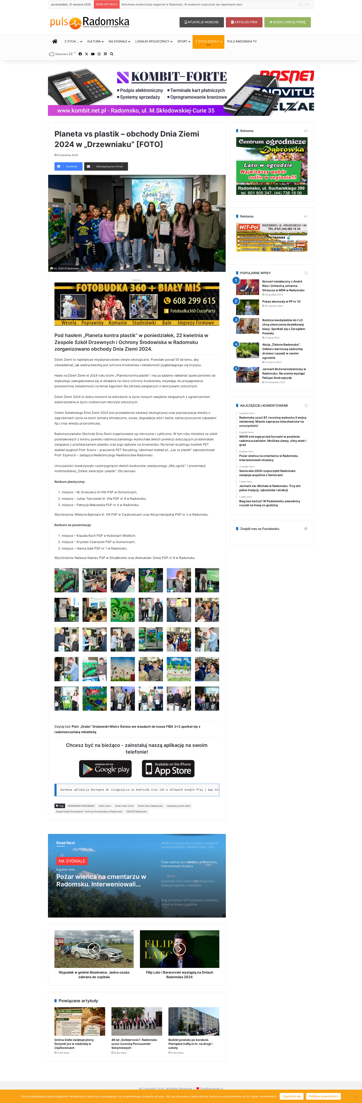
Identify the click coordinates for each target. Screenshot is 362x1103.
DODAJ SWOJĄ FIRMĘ (289, 22)
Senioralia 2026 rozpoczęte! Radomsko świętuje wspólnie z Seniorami (102, 880)
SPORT (182, 41)
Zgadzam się (292, 1096)
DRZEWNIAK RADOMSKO (81, 805)
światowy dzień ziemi (178, 805)
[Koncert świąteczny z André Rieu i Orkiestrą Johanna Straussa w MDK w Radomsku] (247, 287)
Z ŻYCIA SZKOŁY (207, 41)
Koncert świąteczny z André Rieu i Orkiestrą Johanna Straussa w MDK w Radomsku (283, 286)
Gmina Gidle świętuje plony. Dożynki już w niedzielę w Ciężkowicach (166, 4)
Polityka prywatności (323, 1096)
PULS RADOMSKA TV (242, 41)
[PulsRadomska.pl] (90, 22)
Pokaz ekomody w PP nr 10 (281, 301)
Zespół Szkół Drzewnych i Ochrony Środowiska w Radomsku (89, 811)
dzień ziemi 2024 (124, 805)
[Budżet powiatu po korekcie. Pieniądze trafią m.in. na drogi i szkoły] (193, 1021)
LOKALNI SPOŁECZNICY (152, 41)
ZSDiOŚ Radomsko (136, 811)
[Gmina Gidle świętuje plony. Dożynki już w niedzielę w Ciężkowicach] (79, 1021)
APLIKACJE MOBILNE (203, 22)
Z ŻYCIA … (72, 41)
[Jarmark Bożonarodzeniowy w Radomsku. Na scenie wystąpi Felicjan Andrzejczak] (247, 375)
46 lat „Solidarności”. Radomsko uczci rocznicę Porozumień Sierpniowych (134, 1043)
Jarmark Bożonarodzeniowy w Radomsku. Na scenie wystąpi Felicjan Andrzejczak (284, 373)
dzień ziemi (105, 805)
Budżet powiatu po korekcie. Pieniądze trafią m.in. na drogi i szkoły (190, 1043)
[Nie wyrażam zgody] (357, 1096)
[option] (137, 876)
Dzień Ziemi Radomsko (150, 805)
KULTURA (94, 41)
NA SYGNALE (118, 41)
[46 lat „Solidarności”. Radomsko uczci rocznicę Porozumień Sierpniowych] (136, 1021)
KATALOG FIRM (245, 22)
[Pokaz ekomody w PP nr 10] (247, 307)
